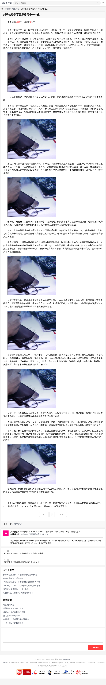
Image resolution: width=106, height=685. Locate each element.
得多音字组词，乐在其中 (13, 578)
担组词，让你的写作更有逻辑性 (16, 619)
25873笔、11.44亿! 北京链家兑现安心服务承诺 (21, 586)
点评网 (7, 9)
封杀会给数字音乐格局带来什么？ (34, 534)
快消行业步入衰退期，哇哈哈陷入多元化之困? (21, 562)
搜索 (97, 3)
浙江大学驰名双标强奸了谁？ (15, 612)
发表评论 (95, 647)
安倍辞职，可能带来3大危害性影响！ (18, 593)
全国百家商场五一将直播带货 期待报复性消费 (21, 582)
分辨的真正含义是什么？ (13, 608)
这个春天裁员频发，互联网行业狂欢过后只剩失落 (23, 553)
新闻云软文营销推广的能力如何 (16, 589)
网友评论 (15, 9)
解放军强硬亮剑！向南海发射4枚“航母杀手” (20, 575)
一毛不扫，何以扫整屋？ (13, 623)
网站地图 (66, 659)
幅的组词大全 (8, 605)
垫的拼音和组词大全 (11, 616)
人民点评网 (6, 3)
